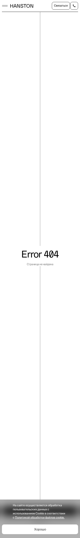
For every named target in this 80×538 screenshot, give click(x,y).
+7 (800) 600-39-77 (74, 6)
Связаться (61, 5)
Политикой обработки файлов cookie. (39, 517)
